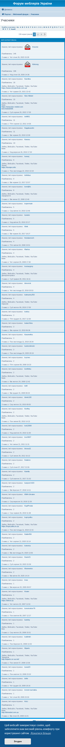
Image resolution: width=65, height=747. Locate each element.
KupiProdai (28, 506)
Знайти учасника (8, 27)
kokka (26, 312)
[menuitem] (7, 9)
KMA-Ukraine (29, 494)
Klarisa (27, 249)
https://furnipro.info (9, 167)
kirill (25, 386)
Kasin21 (27, 557)
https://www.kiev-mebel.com (12, 107)
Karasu (27, 139)
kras (26, 580)
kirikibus (27, 175)
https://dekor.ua (7, 600)
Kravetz (35, 47)
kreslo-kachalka (30, 690)
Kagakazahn (29, 128)
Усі (18, 27)
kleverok (27, 283)
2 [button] (37, 34)
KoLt (26, 701)
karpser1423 (29, 483)
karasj (26, 156)
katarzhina (28, 323)
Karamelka (28, 334)
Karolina (27, 79)
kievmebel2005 (7, 109)
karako (27, 215)
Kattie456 (28, 534)
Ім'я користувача (8, 40)
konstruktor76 (29, 608)
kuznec (27, 357)
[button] (44, 34)
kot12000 (28, 426)
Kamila (27, 471)
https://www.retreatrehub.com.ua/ (14, 88)
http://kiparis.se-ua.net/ (10, 659)
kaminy (27, 620)
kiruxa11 (27, 448)
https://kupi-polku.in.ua (10, 526)
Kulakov (27, 460)
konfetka (27, 369)
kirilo (26, 678)
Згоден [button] (18, 741)
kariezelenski (29, 346)
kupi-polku (28, 517)
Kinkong (35, 64)
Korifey (27, 409)
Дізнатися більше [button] (41, 733)
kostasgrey (28, 266)
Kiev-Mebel (28, 96)
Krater (26, 591)
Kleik (26, 226)
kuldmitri (27, 637)
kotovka (27, 546)
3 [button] (41, 34)
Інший (13, 29)
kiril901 (27, 116)
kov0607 (27, 437)
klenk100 (27, 397)
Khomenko (28, 568)
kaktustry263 (29, 295)
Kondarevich (29, 238)
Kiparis (27, 648)
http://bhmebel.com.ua (10, 712)
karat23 (27, 667)
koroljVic (27, 187)
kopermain (28, 204)
